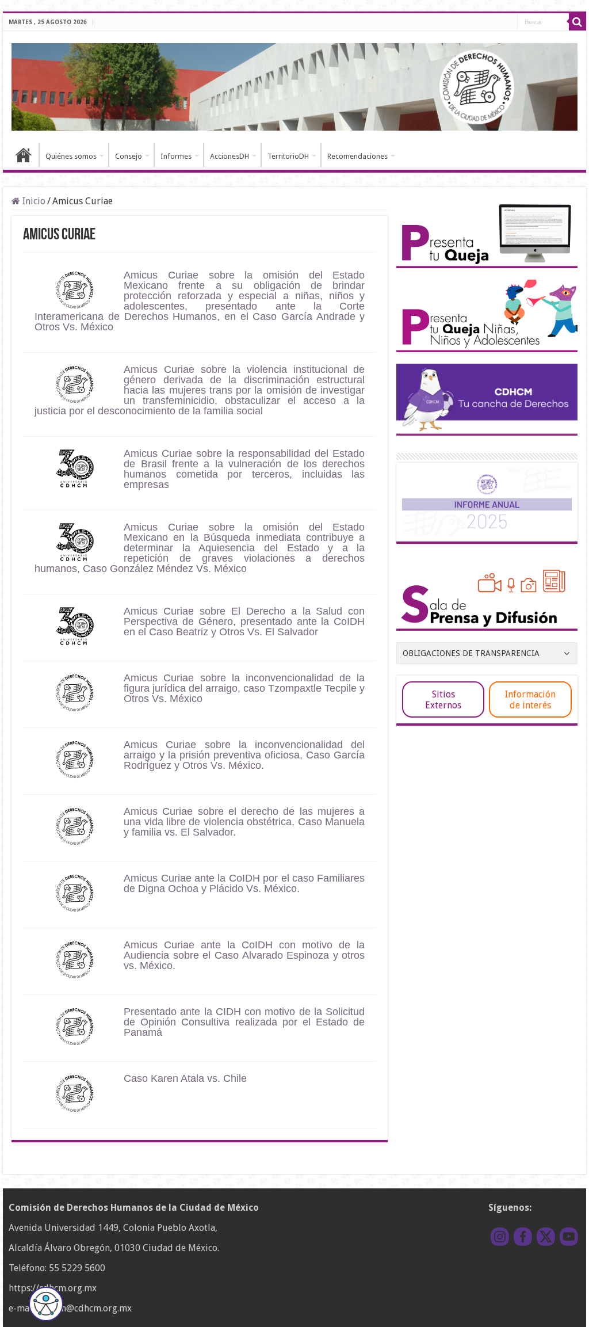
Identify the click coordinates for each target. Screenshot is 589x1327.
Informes (176, 156)
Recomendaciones (357, 156)
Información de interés (530, 700)
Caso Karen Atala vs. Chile (185, 1078)
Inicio (24, 155)
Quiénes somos (71, 156)
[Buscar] (577, 21)
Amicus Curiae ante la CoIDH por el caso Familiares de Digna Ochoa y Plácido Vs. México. (244, 883)
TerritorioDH (288, 156)
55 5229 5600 (77, 1268)
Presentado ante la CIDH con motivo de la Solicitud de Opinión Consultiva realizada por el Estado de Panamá (244, 1022)
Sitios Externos (443, 700)
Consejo (128, 156)
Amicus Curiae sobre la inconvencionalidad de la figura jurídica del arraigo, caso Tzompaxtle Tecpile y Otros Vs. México (244, 688)
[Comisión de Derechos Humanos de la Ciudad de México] (294, 85)
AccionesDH (229, 156)
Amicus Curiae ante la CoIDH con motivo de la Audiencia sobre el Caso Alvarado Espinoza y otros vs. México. (244, 955)
